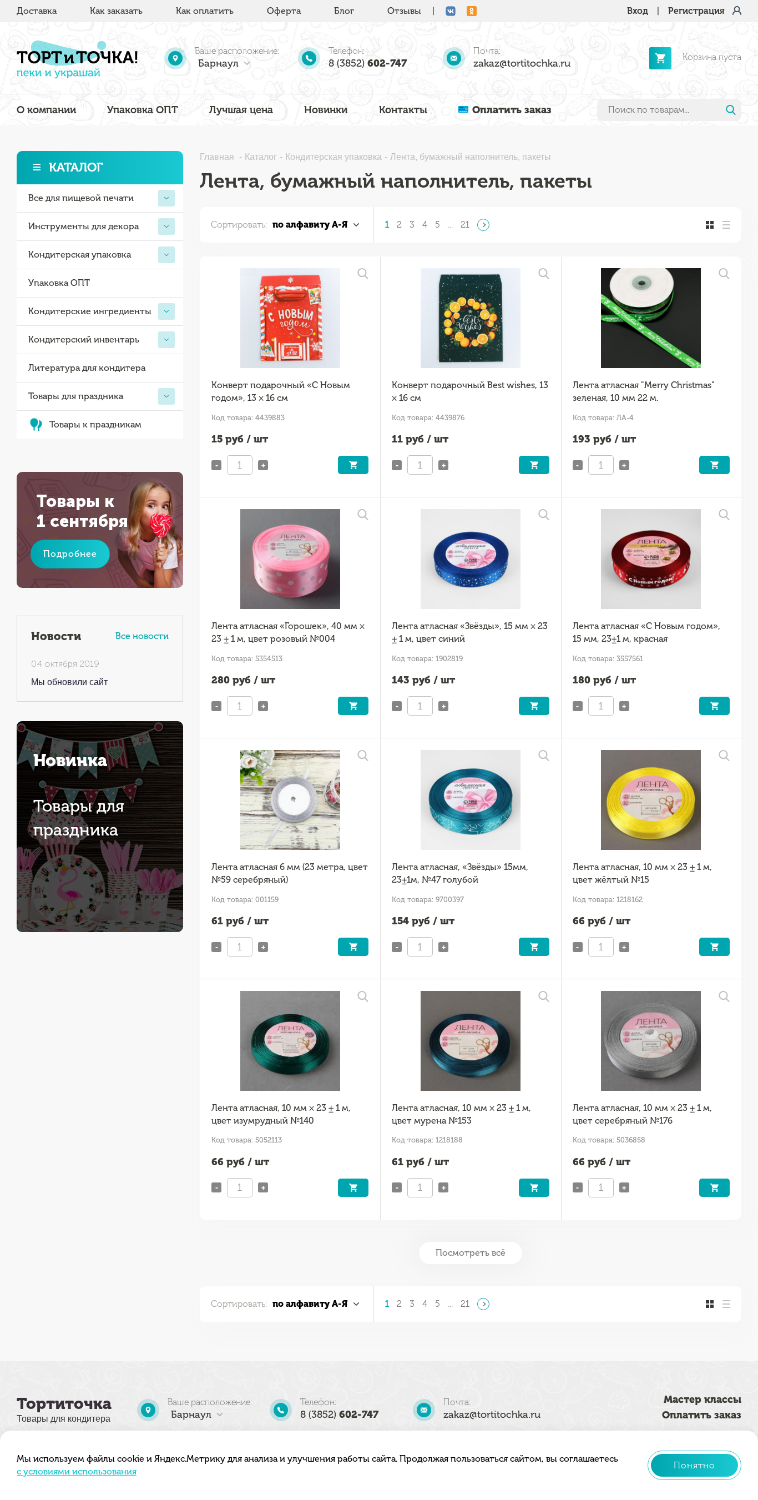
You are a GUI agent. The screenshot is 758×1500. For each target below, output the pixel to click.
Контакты (403, 110)
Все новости (142, 636)
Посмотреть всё (471, 1252)
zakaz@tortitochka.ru (521, 63)
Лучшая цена (241, 110)
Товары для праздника (75, 396)
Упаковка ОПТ (142, 110)
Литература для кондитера (86, 368)
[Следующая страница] (483, 225)
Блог (344, 11)
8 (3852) (368, 63)
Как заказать (116, 11)
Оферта (284, 11)
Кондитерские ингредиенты (89, 311)
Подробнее (70, 553)
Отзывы (404, 11)
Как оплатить (205, 11)
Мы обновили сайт (69, 682)
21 (465, 224)
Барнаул (218, 63)
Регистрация (696, 11)
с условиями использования (77, 1471)
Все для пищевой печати (81, 198)
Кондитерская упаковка (79, 254)
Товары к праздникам (95, 424)
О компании (46, 110)
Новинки (325, 110)
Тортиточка (64, 1404)
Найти (731, 110)
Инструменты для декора (83, 226)
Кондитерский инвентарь (83, 339)
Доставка (37, 11)
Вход (637, 11)
